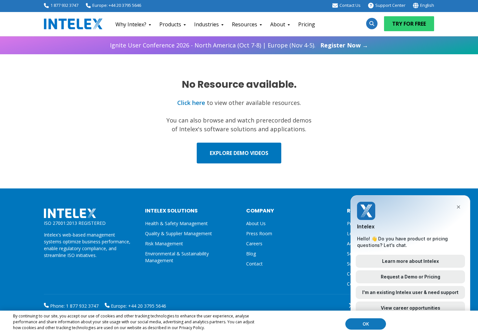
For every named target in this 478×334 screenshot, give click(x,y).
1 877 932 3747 (64, 5)
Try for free (409, 23)
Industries (206, 24)
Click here (191, 103)
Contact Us (350, 5)
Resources (244, 24)
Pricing (306, 24)
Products (170, 24)
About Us (256, 223)
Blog (251, 253)
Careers (254, 243)
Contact (254, 264)
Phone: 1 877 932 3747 (74, 306)
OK (366, 324)
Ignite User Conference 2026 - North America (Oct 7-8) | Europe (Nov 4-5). (239, 45)
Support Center (390, 5)
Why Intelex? (130, 24)
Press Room (259, 233)
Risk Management (164, 243)
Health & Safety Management (176, 223)
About (277, 24)
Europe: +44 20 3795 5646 (116, 5)
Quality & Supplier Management (178, 233)
